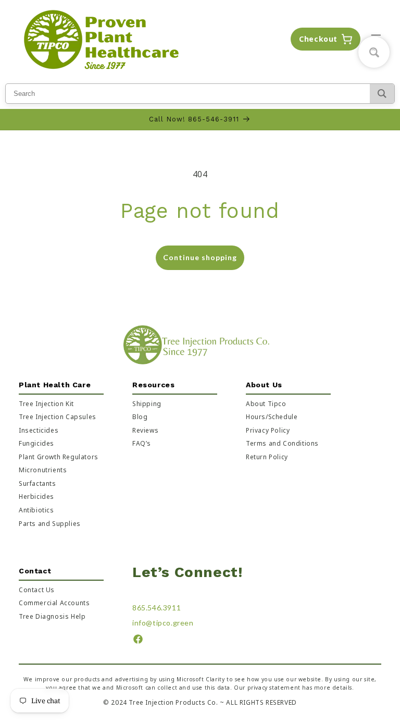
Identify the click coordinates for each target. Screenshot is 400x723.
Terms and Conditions (282, 443)
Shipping (146, 403)
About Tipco (266, 403)
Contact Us (37, 589)
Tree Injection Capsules (57, 416)
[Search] (382, 93)
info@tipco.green (163, 622)
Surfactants (37, 483)
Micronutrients (43, 469)
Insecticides (38, 430)
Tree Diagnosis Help (52, 616)
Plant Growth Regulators (58, 456)
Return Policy (267, 456)
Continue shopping (200, 257)
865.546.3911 (156, 607)
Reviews (145, 430)
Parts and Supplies (50, 523)
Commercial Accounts (54, 602)
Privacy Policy (268, 430)
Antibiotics (36, 510)
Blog (139, 416)
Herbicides (36, 496)
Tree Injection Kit (46, 403)
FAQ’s (141, 443)
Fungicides (36, 443)
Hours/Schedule (271, 416)
